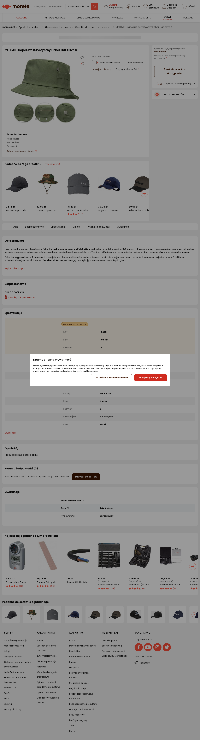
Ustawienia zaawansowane (111, 377)
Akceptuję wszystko (151, 377)
